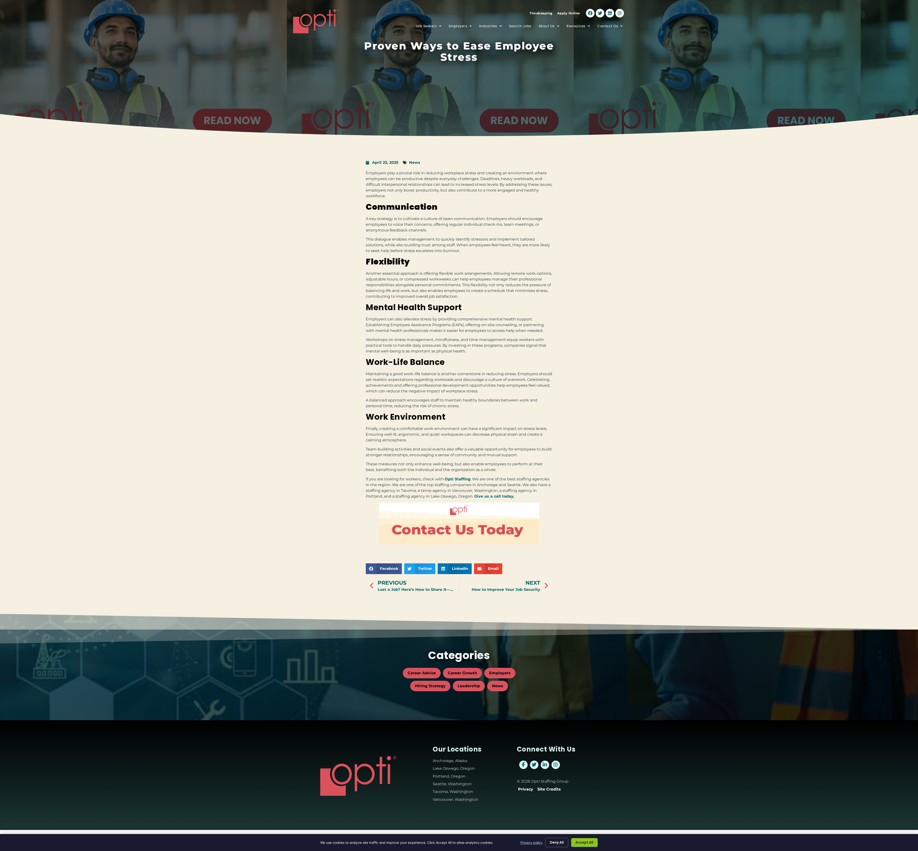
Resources (580, 27)
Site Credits (549, 789)
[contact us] (459, 523)
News (414, 162)
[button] (384, 568)
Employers (462, 27)
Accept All (584, 842)
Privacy (525, 789)
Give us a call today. (494, 496)
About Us (551, 27)
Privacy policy (531, 842)
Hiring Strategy (430, 686)
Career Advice (422, 673)
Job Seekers (430, 27)
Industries (492, 27)
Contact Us (611, 27)
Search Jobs (522, 27)
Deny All (557, 842)
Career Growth (462, 673)
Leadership (469, 686)
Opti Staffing (457, 479)
